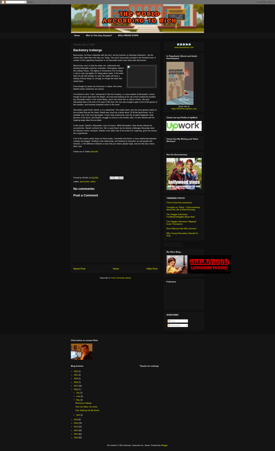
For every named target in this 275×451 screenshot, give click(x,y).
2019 (76, 378)
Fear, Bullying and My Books (87, 410)
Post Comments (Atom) (121, 278)
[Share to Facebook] (119, 177)
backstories (85, 181)
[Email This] (111, 177)
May (78, 400)
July (78, 393)
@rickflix (94, 152)
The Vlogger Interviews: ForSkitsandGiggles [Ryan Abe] (180, 215)
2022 (76, 371)
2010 (76, 438)
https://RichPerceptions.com (184, 109)
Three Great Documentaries (179, 202)
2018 (76, 382)
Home (77, 35)
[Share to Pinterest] (122, 177)
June (78, 396)
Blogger (164, 445)
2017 (76, 386)
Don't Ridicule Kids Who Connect (181, 228)
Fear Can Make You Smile (86, 407)
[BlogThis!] (113, 177)
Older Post (152, 269)
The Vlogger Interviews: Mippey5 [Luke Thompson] (181, 222)
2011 (76, 434)
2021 (76, 375)
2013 (76, 427)
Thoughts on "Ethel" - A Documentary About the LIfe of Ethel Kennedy (183, 208)
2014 (76, 423)
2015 (76, 419)
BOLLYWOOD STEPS (128, 35)
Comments (175, 325)
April (78, 415)
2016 (76, 389)
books (93, 181)
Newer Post (79, 269)
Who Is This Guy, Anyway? (99, 35)
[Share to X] (116, 177)
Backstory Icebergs (87, 50)
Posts (172, 321)
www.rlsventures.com (184, 47)
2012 (76, 430)
